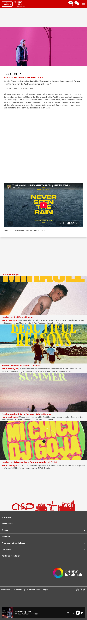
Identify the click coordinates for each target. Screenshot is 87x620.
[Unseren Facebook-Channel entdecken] (81, 589)
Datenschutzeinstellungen (37, 590)
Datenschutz (18, 590)
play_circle (78, 612)
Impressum (6, 590)
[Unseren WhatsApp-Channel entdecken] (77, 589)
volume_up (68, 612)
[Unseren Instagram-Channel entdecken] (84, 589)
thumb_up (82, 612)
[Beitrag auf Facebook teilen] (15, 74)
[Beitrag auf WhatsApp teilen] (11, 74)
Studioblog (6, 517)
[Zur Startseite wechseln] (7, 4)
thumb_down (73, 612)
